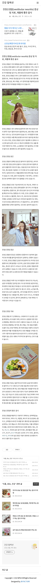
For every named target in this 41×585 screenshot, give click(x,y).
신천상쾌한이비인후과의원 (15, 44)
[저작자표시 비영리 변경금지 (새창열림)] (24, 450)
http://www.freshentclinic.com (15, 40)
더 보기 (36, 484)
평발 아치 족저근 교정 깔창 (14, 28)
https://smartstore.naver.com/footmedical (18, 25)
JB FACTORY (25, 582)
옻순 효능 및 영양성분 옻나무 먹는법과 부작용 (15, 476)
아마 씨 (4, 436)
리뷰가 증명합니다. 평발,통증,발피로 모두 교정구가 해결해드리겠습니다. (13, 32)
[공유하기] (10, 449)
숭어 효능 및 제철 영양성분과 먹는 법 (12, 473)
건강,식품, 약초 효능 (10, 548)
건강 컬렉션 (9, 545)
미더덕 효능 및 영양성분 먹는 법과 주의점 (14, 462)
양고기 (13, 433)
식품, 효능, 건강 (16, 16)
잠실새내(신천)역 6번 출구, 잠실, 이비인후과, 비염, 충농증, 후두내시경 (20, 48)
